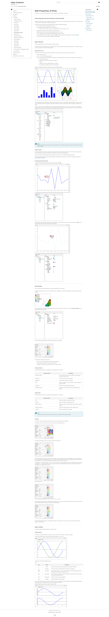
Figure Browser (76, 35)
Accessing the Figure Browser (90, 19)
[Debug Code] (97, 6)
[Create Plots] (96, 6)
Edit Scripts (16, 22)
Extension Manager (17, 47)
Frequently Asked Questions (18, 56)
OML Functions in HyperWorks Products (21, 49)
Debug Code (16, 34)
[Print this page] (99, 6)
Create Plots (16, 31)
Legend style (88, 25)
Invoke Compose (17, 19)
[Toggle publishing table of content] (11, 9)
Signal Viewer (16, 44)
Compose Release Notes (17, 12)
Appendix (15, 54)
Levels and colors (89, 23)
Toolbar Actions (89, 30)
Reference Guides (16, 52)
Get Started (15, 14)
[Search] (96, 2)
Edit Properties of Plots (22, 6)
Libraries (16, 51)
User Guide (16, 6)
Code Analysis (16, 26)
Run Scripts (16, 24)
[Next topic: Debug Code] (97, 6)
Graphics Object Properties (40, 157)
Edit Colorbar (87, 21)
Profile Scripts (16, 27)
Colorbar (87, 26)
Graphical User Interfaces (19, 37)
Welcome (15, 11)
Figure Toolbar (88, 28)
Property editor (89, 17)
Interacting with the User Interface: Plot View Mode (90, 12)
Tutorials (14, 16)
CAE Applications (17, 39)
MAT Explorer (16, 42)
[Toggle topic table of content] (97, 9)
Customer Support (58, 612)
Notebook (17, 36)
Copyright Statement (51, 612)
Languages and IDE (17, 21)
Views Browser (16, 29)
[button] (12, 11)
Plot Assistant (16, 46)
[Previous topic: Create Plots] (96, 6)
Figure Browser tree (90, 15)
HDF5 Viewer (16, 41)
